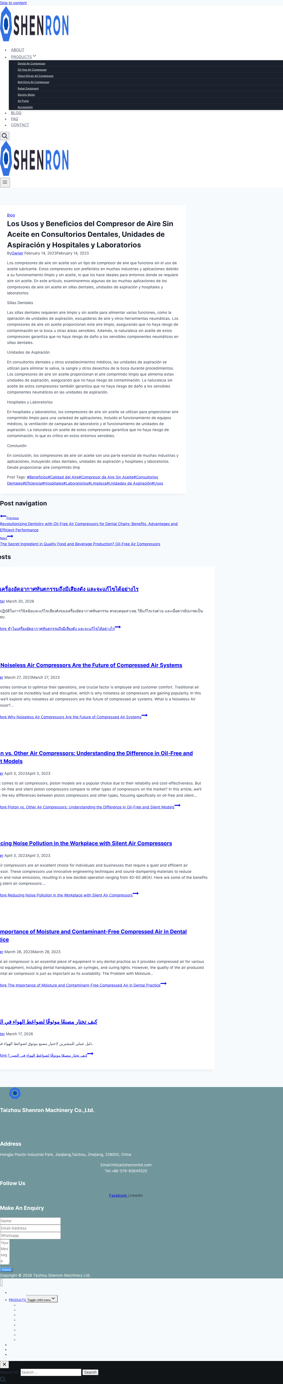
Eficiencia (32, 483)
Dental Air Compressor (31, 63)
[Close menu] (1, 1282)
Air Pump (23, 100)
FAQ (14, 119)
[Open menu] (5, 182)
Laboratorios (75, 483)
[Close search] (4, 1364)
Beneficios (37, 477)
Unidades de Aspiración (129, 483)
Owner (17, 253)
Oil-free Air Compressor (32, 69)
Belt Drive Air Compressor (33, 82)
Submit (6, 1269)
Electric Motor (26, 94)
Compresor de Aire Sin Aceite (106, 477)
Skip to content (13, 3)
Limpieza (97, 483)
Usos (157, 483)
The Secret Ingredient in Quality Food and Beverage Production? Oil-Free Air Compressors (80, 541)
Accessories (25, 107)
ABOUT (17, 50)
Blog (11, 215)
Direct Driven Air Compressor (36, 75)
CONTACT (20, 125)
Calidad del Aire (63, 477)
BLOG (16, 113)
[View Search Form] (4, 136)
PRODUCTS (17, 1300)
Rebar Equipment (28, 88)
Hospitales (52, 483)
